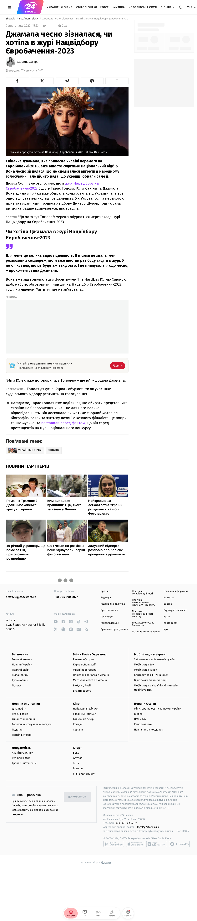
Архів (167, 616)
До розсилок (77, 796)
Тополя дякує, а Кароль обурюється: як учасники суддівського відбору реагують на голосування (58, 391)
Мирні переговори (84, 669)
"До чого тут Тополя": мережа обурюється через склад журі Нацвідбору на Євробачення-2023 (63, 219)
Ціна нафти (19, 708)
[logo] (30, 7)
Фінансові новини (23, 719)
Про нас (105, 591)
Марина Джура (27, 62)
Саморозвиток (143, 724)
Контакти (169, 597)
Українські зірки (59, 7)
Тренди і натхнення (24, 763)
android (113, 844)
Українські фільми (84, 713)
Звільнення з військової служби (154, 659)
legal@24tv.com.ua (148, 827)
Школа (138, 713)
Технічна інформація (176, 591)
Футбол (77, 758)
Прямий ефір (20, 669)
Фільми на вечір (83, 719)
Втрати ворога (82, 690)
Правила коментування (146, 631)
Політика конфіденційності (142, 592)
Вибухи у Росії (82, 685)
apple (135, 844)
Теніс (76, 763)
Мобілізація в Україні (150, 654)
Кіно (76, 703)
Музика (119, 7)
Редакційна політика (112, 604)
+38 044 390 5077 (66, 597)
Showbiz (11, 19)
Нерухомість (21, 748)
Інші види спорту (83, 773)
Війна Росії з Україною (90, 654)
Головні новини (22, 659)
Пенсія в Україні (22, 734)
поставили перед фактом (63, 423)
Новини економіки (26, 703)
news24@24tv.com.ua (21, 597)
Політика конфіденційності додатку (142, 614)
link (55, 621)
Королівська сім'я (143, 7)
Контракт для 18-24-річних (151, 675)
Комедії (77, 724)
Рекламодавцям (109, 623)
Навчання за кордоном (148, 729)
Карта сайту (170, 623)
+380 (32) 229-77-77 (125, 823)
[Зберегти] (117, 81)
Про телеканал (109, 610)
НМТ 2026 (140, 719)
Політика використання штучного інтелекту (143, 602)
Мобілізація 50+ (144, 664)
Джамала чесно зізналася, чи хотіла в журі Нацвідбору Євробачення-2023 (85, 19)
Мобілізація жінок (145, 669)
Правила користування (114, 629)
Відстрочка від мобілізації (150, 680)
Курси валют (20, 713)
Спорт (77, 748)
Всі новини (20, 654)
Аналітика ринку (22, 752)
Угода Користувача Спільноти (143, 624)
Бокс (76, 752)
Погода (16, 685)
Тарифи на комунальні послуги (32, 724)
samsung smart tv (179, 844)
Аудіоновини (20, 680)
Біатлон (78, 768)
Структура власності (175, 610)
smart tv (156, 844)
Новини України (22, 664)
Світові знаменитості (92, 7)
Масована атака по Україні (90, 680)
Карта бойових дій (84, 664)
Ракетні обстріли (83, 659)
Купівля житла (21, 758)
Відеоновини (20, 675)
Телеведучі (106, 616)
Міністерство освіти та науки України (157, 708)
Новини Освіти (145, 703)
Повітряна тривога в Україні (91, 675)
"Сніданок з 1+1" (32, 70)
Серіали (78, 729)
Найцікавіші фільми (85, 708)
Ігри (166, 629)
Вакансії (168, 604)
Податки (17, 729)
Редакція (105, 597)
